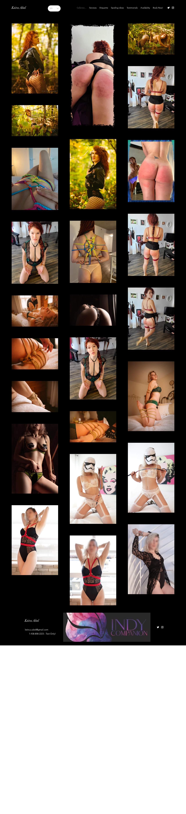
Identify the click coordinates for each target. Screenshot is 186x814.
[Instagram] (172, 7)
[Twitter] (168, 7)
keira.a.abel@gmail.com (36, 629)
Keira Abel (19, 8)
